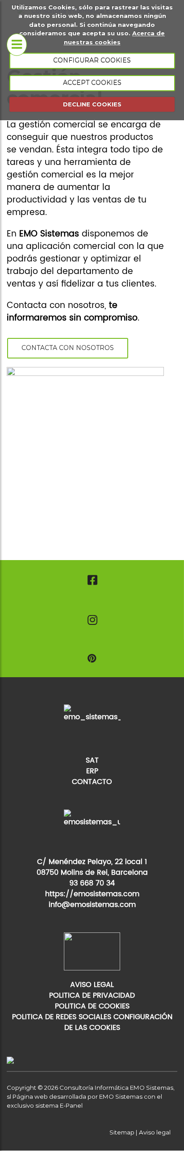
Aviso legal (155, 1132)
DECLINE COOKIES (92, 104)
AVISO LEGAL (92, 985)
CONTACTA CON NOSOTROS (67, 348)
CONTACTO (92, 782)
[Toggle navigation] (17, 45)
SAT (92, 760)
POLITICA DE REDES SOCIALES (61, 1017)
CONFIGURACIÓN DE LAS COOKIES (118, 1022)
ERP (92, 771)
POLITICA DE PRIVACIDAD (92, 995)
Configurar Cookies (92, 60)
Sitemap (121, 1132)
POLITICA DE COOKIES (92, 1006)
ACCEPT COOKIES (92, 83)
